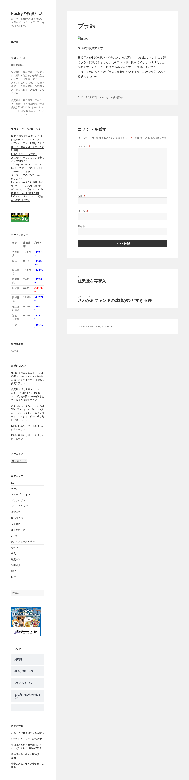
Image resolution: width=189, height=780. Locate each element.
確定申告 (16, 559)
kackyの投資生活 (27, 13)
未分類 (14, 535)
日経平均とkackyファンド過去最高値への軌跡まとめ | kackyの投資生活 (27, 396)
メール (83, 211)
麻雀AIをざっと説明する (24, 153)
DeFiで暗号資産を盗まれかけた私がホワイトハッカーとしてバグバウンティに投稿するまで (27, 140)
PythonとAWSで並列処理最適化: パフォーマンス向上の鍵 (27, 184)
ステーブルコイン (20, 494)
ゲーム (14, 488)
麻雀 (13, 577)
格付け (14, 547)
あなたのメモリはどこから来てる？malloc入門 (27, 159)
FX (12, 482)
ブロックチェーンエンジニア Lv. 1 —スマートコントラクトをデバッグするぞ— (27, 168)
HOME (14, 42)
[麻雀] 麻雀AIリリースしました (27, 425)
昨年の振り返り (19, 529)
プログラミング (19, 506)
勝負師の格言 (18, 518)
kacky (105, 97)
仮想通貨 (16, 512)
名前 (82, 195)
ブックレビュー (19, 500)
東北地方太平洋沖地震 (23, 541)
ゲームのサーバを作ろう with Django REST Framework (27, 191)
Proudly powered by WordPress (96, 326)
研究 (13, 553)
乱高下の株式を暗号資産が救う (27, 733)
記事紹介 (16, 565)
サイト (81, 226)
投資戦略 (16, 524)
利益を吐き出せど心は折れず (26, 738)
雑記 (13, 571)
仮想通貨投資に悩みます (24, 372)
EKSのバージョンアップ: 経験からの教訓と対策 (27, 198)
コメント (84, 146)
